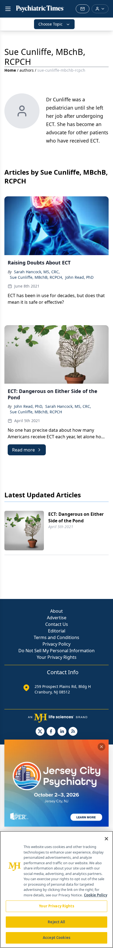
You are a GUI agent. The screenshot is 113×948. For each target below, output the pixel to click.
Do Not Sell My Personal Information (56, 651)
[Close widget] (101, 747)
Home (10, 70)
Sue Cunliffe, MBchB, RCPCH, (36, 277)
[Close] (106, 839)
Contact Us (56, 624)
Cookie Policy (95, 895)
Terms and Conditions (56, 637)
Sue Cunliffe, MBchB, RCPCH (36, 411)
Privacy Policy (56, 644)
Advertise (56, 618)
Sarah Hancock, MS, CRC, (37, 271)
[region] (56, 889)
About (56, 611)
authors (26, 70)
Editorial (56, 631)
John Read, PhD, (28, 406)
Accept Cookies (56, 937)
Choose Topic (50, 24)
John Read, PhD (79, 277)
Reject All (56, 921)
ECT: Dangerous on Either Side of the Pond (76, 517)
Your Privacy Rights (57, 657)
